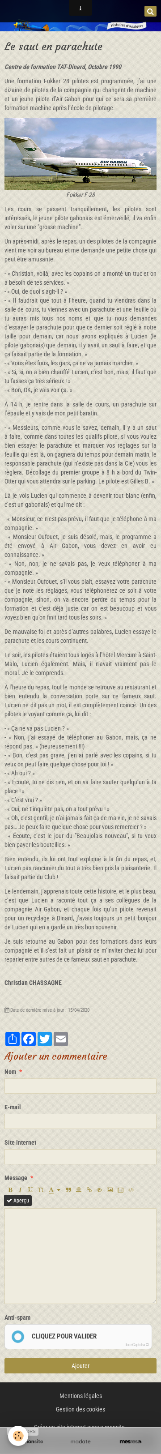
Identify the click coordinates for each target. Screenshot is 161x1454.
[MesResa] (130, 1441)
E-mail (12, 1107)
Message (15, 1177)
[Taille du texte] (40, 1190)
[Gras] (9, 1190)
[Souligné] (30, 1190)
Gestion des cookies (80, 1409)
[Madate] (80, 1441)
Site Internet (20, 1142)
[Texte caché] (99, 1190)
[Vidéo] (120, 1190)
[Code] (131, 1190)
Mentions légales (80, 1395)
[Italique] (20, 1190)
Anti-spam (17, 1317)
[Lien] (89, 1190)
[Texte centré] (78, 1190)
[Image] (109, 1190)
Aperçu (20, 1200)
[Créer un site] (30, 1441)
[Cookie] (18, 1436)
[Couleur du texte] (54, 1190)
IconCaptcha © (137, 1345)
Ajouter (80, 1365)
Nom (10, 1071)
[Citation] (68, 1190)
